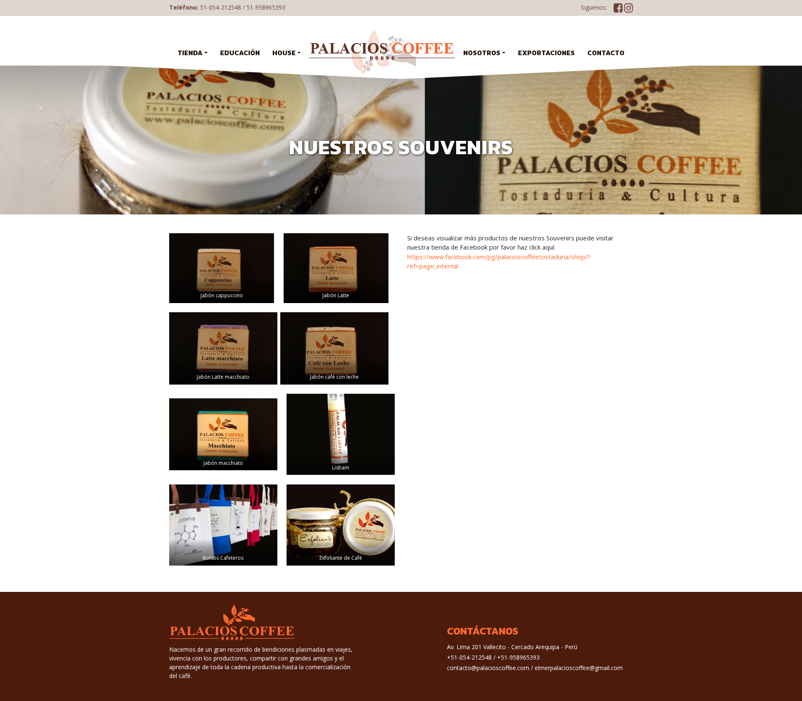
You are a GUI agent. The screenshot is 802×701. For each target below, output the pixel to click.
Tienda (190, 53)
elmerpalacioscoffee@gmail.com (579, 668)
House (284, 53)
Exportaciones (546, 53)
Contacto (605, 53)
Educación (240, 53)
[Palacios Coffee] (382, 51)
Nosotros (481, 53)
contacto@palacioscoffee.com (488, 668)
